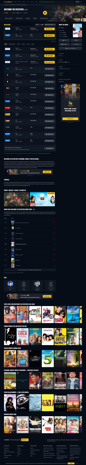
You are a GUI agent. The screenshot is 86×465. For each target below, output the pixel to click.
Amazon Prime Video (34, 450)
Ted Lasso (19, 450)
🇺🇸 (49, 24)
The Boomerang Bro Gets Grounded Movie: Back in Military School (62, 457)
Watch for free (19, 18)
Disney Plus (32, 453)
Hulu (31, 455)
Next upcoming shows (74, 445)
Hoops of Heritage (61, 451)
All (5, 44)
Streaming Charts (44, 18)
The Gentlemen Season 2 (75, 450)
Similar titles (54, 18)
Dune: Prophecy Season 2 (75, 448)
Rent (23, 44)
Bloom (58, 453)
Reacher (19, 453)
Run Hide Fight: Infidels (62, 448)
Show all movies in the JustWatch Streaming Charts (30, 269)
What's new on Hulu (48, 457)
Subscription (12, 44)
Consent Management (51, 441)
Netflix (31, 448)
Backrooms (6, 450)
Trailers (35, 18)
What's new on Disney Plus (49, 455)
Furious (19, 448)
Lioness (18, 451)
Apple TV (32, 451)
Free (19, 44)
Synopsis (28, 18)
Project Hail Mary (8, 455)
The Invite (6, 457)
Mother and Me (60, 450)
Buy (28, 44)
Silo (18, 455)
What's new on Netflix (48, 448)
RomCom (68, 68)
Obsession (6, 448)
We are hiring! (25, 439)
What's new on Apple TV (49, 453)
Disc (33, 44)
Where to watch (8, 18)
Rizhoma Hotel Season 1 (75, 451)
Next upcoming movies (61, 445)
